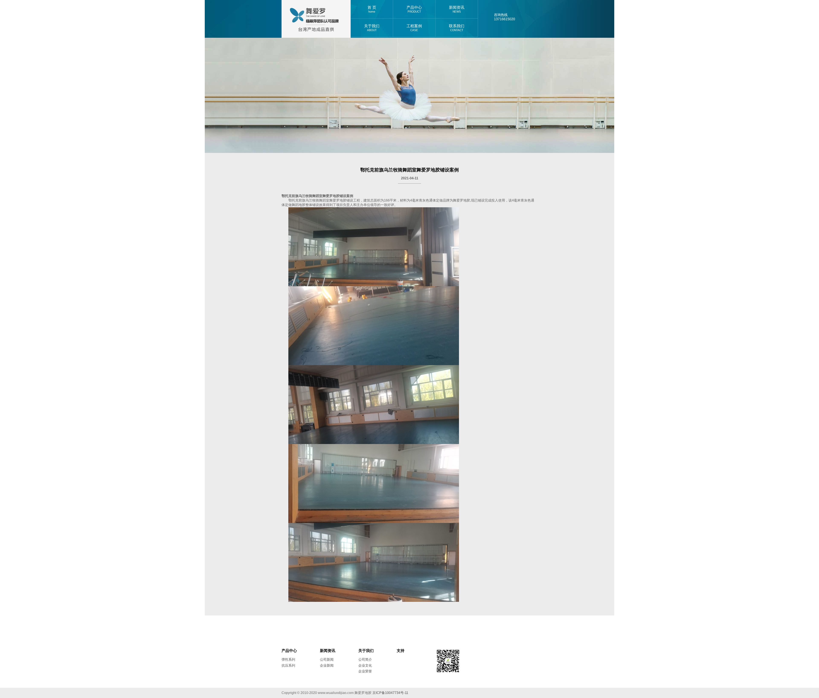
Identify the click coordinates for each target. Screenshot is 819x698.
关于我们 (371, 28)
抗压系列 (288, 665)
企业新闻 (327, 665)
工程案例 (414, 28)
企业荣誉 (365, 671)
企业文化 (365, 665)
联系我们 (456, 28)
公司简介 (365, 659)
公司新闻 (327, 659)
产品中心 (414, 9)
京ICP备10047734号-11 (390, 693)
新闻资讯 (456, 9)
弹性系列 (288, 659)
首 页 (371, 9)
